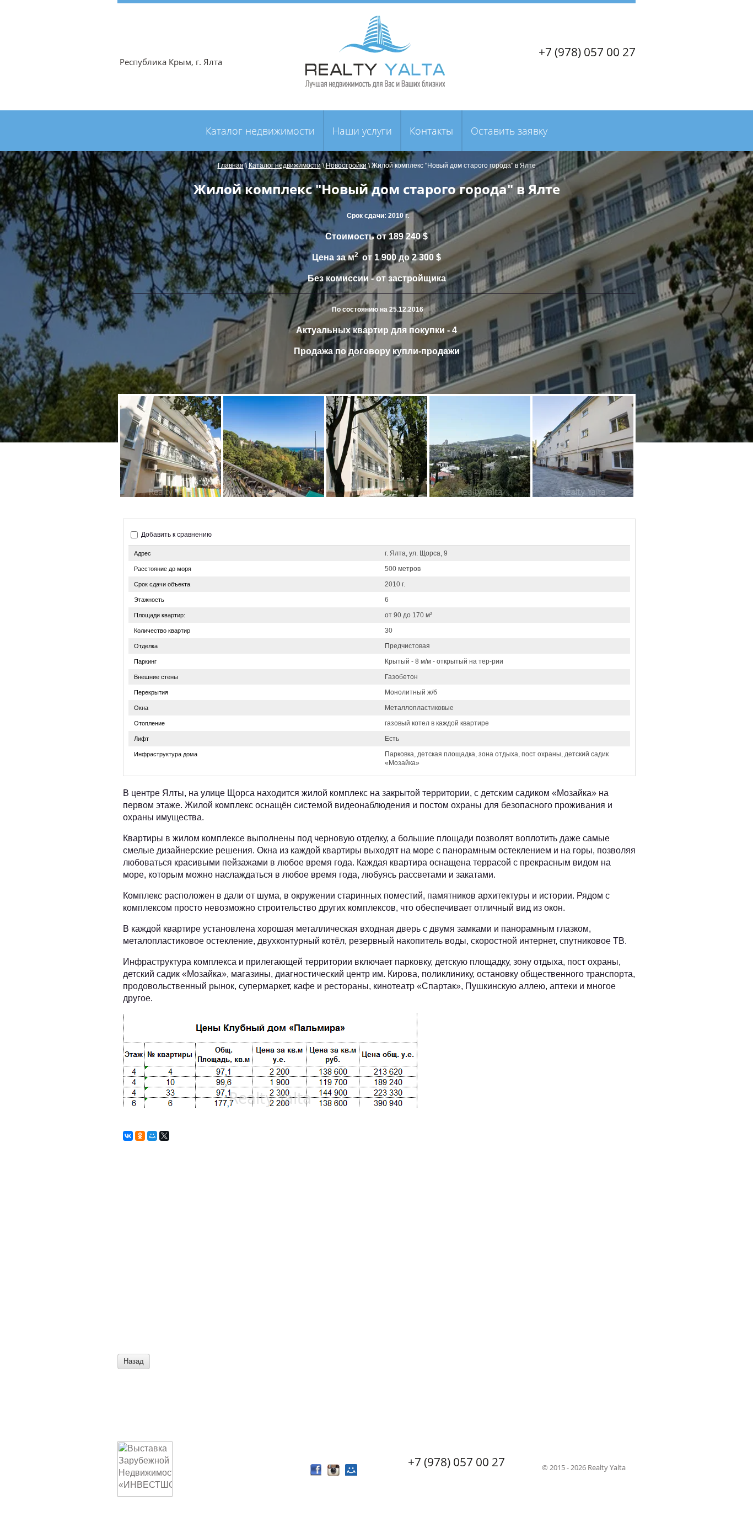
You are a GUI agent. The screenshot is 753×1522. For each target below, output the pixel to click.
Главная (231, 165)
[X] (164, 1136)
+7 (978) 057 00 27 (587, 52)
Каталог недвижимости (260, 130)
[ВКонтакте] (128, 1136)
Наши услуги (362, 130)
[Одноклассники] (140, 1136)
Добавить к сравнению (175, 534)
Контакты (431, 130)
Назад (133, 1361)
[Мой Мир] (152, 1136)
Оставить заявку (509, 130)
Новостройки (346, 165)
